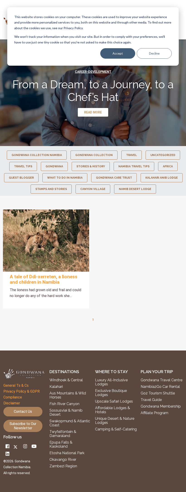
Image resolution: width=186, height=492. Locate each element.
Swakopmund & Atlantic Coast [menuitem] (69, 423)
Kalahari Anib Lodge (161, 177)
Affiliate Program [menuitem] (154, 413)
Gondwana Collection (94, 155)
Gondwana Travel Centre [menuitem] (161, 380)
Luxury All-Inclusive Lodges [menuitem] (111, 382)
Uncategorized (162, 155)
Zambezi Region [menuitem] (63, 466)
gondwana (54, 166)
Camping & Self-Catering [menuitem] (116, 429)
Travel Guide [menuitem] (151, 400)
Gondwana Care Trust (114, 177)
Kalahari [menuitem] (56, 387)
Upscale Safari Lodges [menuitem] (114, 401)
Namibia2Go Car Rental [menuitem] (160, 387)
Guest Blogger (21, 177)
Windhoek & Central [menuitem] (66, 380)
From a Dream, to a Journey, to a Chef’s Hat (93, 90)
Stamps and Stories (51, 189)
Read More (46, 240)
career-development (93, 72)
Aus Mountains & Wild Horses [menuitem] (67, 395)
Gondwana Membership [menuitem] (161, 406)
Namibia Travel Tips (133, 166)
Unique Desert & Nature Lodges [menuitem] (114, 421)
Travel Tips (23, 166)
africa (168, 166)
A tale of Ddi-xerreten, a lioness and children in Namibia (43, 279)
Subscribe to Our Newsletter (23, 426)
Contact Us (23, 411)
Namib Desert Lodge (135, 189)
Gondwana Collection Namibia (37, 155)
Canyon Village (92, 189)
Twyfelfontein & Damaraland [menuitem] (62, 434)
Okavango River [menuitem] (62, 460)
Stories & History (90, 166)
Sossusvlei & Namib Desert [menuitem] (66, 412)
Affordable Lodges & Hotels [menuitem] (112, 410)
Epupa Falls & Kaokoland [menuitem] (60, 444)
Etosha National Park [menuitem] (66, 453)
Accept (118, 53)
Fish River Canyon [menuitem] (64, 404)
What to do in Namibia (65, 177)
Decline (154, 53)
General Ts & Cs (16, 385)
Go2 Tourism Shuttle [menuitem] (158, 393)
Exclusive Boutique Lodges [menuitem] (111, 393)
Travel (131, 155)
